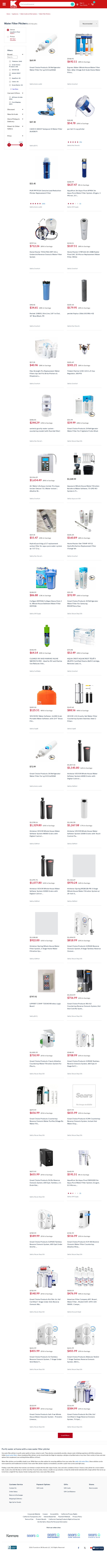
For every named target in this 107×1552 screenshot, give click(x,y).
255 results (20, 23)
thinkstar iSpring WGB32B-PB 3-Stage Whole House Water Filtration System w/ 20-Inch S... (83, 891)
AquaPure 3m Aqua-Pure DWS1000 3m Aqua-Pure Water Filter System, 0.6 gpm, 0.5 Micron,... (83, 1182)
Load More (65, 1435)
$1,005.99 (34, 1052)
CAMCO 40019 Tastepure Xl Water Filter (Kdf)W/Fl (46, 130)
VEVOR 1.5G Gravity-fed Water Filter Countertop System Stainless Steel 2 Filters (82, 718)
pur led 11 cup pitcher (76, 129)
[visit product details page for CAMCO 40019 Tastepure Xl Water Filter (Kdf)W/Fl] (46, 106)
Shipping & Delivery (15, 1498)
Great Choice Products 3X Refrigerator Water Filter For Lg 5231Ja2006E (45, 68)
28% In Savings (84, 62)
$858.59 (70, 1290)
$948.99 (70, 1052)
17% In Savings (86, 825)
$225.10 (70, 305)
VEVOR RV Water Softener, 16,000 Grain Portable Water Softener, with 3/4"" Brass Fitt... (46, 718)
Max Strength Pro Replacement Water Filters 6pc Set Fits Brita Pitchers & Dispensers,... (45, 373)
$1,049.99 (71, 479)
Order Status (13, 1491)
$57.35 (32, 362)
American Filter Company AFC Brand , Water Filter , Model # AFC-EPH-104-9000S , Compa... (82, 1301)
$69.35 (32, 535)
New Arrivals (12, 114)
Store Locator (93, 1488)
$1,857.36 (71, 765)
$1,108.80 (34, 937)
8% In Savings (83, 185)
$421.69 (70, 362)
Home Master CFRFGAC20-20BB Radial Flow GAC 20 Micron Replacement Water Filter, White (83, 254)
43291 (12, 33)
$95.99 (70, 592)
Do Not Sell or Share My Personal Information (52, 1522)
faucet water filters (11, 1455)
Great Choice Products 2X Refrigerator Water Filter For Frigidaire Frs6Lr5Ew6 (82, 429)
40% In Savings (45, 653)
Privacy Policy (77, 1516)
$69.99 (33, 60)
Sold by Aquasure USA (74, 498)
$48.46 (32, 305)
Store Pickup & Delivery (13, 120)
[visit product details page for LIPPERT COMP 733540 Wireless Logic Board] (46, 981)
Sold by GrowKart (72, 84)
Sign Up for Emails (15, 1502)
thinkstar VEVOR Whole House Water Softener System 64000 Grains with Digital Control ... (82, 776)
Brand (9, 54)
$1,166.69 (71, 880)
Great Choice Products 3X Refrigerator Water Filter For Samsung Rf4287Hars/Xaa (82, 603)
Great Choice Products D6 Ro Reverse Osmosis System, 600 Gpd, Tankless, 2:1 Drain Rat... (45, 1182)
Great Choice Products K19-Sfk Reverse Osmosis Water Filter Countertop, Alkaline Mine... (83, 1244)
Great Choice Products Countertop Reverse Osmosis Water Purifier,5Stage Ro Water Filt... (46, 1121)
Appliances (15, 14)
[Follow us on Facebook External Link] (78, 1548)
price (9, 136)
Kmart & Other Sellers (13, 127)
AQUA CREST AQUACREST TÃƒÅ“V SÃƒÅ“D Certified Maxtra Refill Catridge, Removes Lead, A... (83, 660)
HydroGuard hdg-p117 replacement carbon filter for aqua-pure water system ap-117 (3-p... (46, 545)
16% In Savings (86, 768)
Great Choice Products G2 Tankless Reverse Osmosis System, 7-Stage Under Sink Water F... (46, 1359)
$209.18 (33, 707)
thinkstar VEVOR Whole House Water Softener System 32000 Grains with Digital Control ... (45, 891)
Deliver (15, 31)
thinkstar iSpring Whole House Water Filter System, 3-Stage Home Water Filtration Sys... (44, 948)
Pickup (13, 38)
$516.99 (70, 1406)
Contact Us (12, 1488)
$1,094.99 (71, 937)
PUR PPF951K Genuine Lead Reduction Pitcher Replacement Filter (45, 191)
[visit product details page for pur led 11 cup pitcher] (84, 106)
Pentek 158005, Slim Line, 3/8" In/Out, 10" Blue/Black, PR (45, 314)
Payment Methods (64, 1516)
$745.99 (70, 1233)
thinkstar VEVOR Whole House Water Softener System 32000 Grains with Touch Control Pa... (84, 833)
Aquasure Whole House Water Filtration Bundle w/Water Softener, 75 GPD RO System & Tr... (83, 488)
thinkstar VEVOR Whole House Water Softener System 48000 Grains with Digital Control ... (45, 833)
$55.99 (70, 420)
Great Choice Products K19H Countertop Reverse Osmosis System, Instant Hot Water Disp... (83, 1121)
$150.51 (70, 243)
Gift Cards (40, 1488)
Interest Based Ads (50, 1516)
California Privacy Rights (69, 1514)
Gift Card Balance (69, 1491)
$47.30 (33, 122)
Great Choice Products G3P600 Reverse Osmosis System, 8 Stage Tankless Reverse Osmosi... (84, 948)
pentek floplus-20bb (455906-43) (80, 313)
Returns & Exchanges (16, 1495)
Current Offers (13, 93)
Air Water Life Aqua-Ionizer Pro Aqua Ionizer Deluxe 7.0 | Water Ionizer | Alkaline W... (45, 488)
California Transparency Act (32, 1516)
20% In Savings (83, 123)
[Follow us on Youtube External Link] (91, 1548)
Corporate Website (34, 1514)
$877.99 (70, 1110)
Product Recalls (41, 1519)
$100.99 (33, 592)
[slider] (9, 145)
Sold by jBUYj (34, 145)
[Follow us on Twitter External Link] (85, 1548)
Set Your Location (13, 39)
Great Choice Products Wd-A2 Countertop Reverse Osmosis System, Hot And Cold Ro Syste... (84, 1006)
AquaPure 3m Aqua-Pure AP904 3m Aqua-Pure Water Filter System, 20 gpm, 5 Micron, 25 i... (84, 192)
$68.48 (70, 120)
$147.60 (70, 707)
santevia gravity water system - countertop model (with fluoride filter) (45, 429)
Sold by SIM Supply (72, 207)
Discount (11, 109)
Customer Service (16, 1484)
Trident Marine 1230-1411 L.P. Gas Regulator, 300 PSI (81, 372)
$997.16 (33, 243)
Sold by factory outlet (36, 84)
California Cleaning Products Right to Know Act (64, 1519)
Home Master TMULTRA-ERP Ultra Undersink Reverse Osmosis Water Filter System (46, 254)
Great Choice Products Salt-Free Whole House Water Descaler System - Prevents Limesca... (46, 1416)
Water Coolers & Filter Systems (28, 14)
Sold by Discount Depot (74, 1312)
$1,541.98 (71, 822)
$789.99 (33, 1233)
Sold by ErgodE (34, 728)
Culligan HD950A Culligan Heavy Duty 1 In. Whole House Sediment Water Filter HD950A (46, 603)
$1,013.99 (71, 995)
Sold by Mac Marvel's (73, 145)
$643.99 (70, 1171)
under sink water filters (82, 1461)
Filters (10, 50)
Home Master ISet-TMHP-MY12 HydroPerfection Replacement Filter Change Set (81, 545)
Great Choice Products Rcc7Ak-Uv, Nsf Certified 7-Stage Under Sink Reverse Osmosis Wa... (45, 1301)
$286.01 (33, 420)
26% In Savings (83, 595)
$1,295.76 (34, 880)
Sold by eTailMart (72, 786)
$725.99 (33, 1290)
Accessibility (54, 1514)
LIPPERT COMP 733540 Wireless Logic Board (45, 1005)
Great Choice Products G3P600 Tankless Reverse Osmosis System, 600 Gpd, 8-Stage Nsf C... (83, 1063)
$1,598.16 (34, 822)
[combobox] (47, 4)
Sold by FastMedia (35, 671)
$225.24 (70, 535)
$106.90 (33, 650)
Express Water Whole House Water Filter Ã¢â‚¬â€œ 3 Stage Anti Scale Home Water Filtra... (83, 69)
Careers (45, 1514)
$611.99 (33, 1348)
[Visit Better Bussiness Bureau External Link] (12, 1547)
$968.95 (70, 59)
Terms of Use (29, 1519)
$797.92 (33, 996)
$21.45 (33, 183)
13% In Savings (45, 595)
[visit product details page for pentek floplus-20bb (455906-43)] (84, 291)
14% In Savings (47, 423)
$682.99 (70, 182)
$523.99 (33, 1406)
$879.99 (33, 1110)
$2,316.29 (34, 477)
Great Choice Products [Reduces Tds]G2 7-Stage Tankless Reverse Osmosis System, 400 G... (83, 1359)
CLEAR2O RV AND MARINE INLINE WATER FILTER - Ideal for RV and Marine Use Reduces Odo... (46, 660)
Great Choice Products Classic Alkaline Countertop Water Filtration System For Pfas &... (46, 1063)
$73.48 (70, 650)
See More (15, 89)
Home (8, 14)
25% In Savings (84, 941)
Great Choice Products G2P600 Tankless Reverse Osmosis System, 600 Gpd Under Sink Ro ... (46, 1244)
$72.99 (33, 766)
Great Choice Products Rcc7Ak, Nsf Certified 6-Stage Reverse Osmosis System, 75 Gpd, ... (81, 1416)
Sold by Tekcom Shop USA (74, 441)
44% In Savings (84, 1294)
